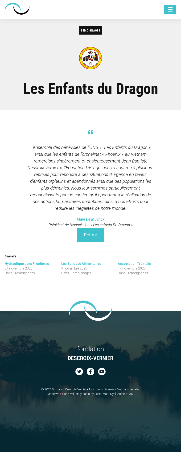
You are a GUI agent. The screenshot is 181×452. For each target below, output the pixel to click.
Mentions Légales (128, 389)
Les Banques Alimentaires (81, 264)
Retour (90, 235)
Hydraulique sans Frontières (27, 264)
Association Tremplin (134, 264)
